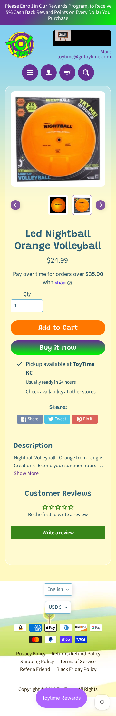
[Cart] (67, 72)
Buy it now (58, 348)
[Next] (100, 205)
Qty (27, 294)
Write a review (58, 532)
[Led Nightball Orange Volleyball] (82, 205)
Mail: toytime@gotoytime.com (84, 54)
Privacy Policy (30, 653)
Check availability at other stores (61, 391)
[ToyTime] (19, 45)
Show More (26, 473)
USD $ (55, 607)
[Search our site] (86, 72)
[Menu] (30, 72)
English (55, 589)
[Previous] (15, 205)
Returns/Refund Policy (76, 653)
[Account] (49, 72)
